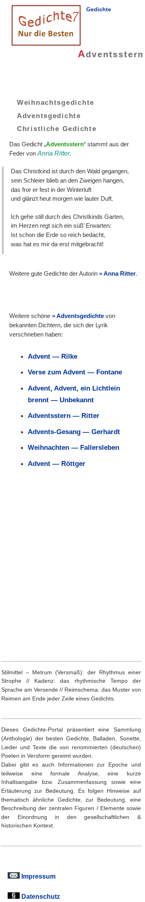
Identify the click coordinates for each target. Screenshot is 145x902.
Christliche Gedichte (57, 129)
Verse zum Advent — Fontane (75, 372)
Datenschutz (40, 896)
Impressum (38, 876)
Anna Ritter (120, 273)
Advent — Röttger (56, 463)
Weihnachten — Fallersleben (73, 447)
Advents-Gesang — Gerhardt (74, 432)
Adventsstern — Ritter (63, 416)
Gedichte (98, 9)
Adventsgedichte (49, 115)
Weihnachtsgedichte (55, 102)
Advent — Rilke (52, 356)
